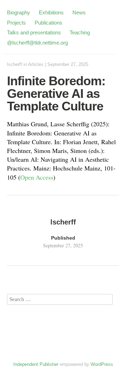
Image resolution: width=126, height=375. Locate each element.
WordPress (102, 364)
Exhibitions (51, 12)
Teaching (80, 32)
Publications (48, 23)
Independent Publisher (35, 364)
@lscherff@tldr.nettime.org (37, 43)
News (79, 12)
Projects (16, 23)
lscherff (14, 64)
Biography (18, 12)
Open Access (36, 177)
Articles (35, 64)
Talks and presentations (34, 32)
